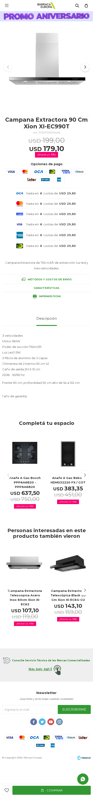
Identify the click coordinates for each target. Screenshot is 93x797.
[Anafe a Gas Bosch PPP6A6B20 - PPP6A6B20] (25, 453)
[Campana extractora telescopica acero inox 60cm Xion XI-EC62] (25, 566)
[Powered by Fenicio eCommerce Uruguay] (84, 757)
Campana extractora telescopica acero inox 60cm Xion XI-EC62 (25, 597)
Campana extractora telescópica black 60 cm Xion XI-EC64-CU (68, 595)
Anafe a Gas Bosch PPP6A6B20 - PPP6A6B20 (25, 482)
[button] (85, 67)
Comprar (54, 790)
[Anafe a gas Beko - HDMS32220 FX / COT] (68, 453)
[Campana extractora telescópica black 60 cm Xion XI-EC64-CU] (68, 566)
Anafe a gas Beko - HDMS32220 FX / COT (68, 480)
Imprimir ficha (50, 296)
